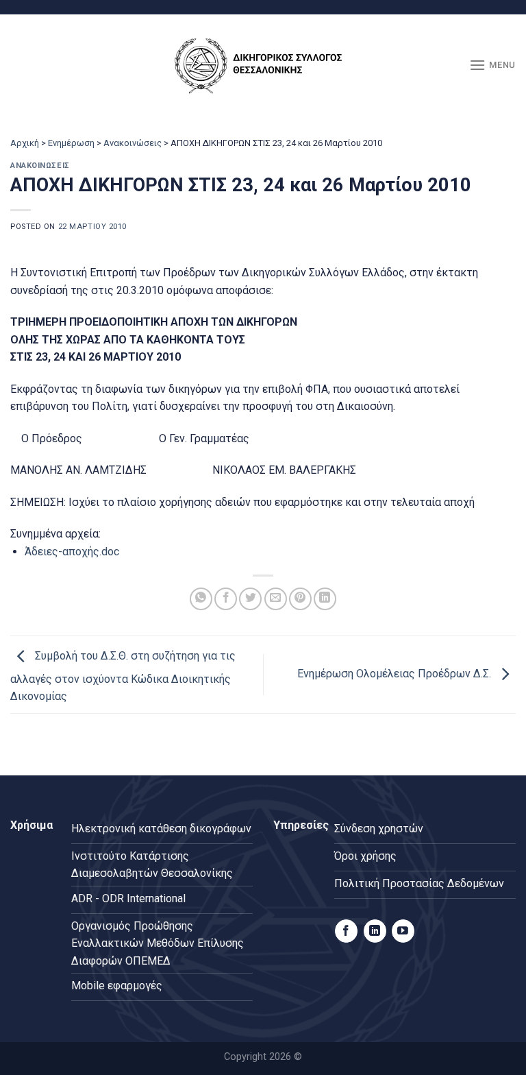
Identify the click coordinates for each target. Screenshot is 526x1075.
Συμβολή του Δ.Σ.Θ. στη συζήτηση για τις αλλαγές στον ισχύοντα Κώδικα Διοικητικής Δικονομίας (123, 676)
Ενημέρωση (71, 143)
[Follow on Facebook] (346, 931)
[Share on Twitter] (250, 599)
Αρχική (24, 143)
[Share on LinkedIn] (325, 599)
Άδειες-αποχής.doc (72, 551)
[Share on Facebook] (225, 599)
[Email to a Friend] (275, 599)
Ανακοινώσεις (132, 143)
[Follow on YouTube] (403, 931)
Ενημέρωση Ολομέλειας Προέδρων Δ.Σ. (395, 673)
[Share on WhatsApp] (201, 599)
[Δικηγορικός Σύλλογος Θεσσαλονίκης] (263, 65)
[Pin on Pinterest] (300, 599)
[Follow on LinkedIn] (375, 931)
